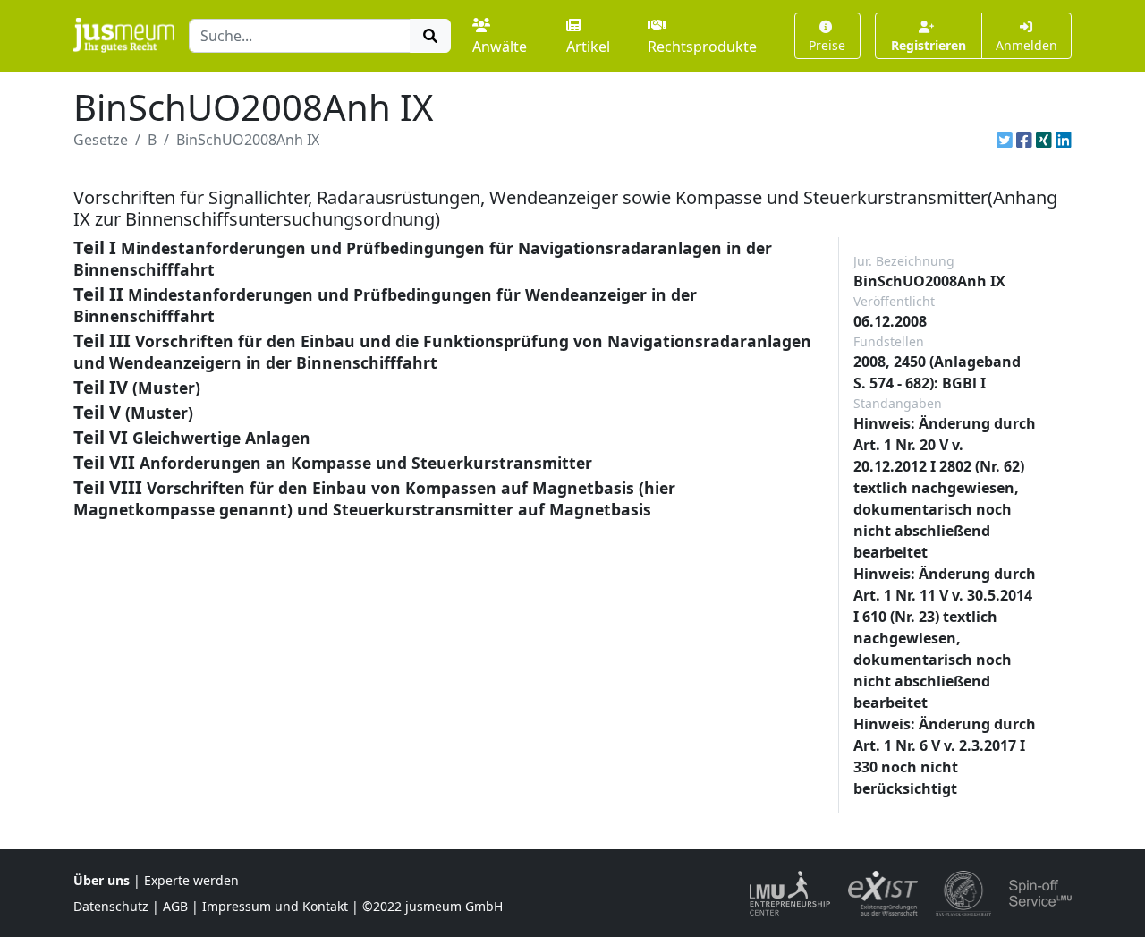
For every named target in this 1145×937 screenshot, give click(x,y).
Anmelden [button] (1026, 45)
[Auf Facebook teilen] (1024, 139)
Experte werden (191, 880)
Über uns (101, 880)
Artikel (588, 46)
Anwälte (499, 46)
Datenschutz (110, 906)
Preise (827, 45)
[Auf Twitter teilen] (1005, 139)
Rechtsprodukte (702, 46)
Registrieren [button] (928, 45)
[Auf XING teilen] (1044, 139)
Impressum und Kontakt (275, 906)
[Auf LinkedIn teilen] (1064, 139)
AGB (175, 906)
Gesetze (100, 139)
